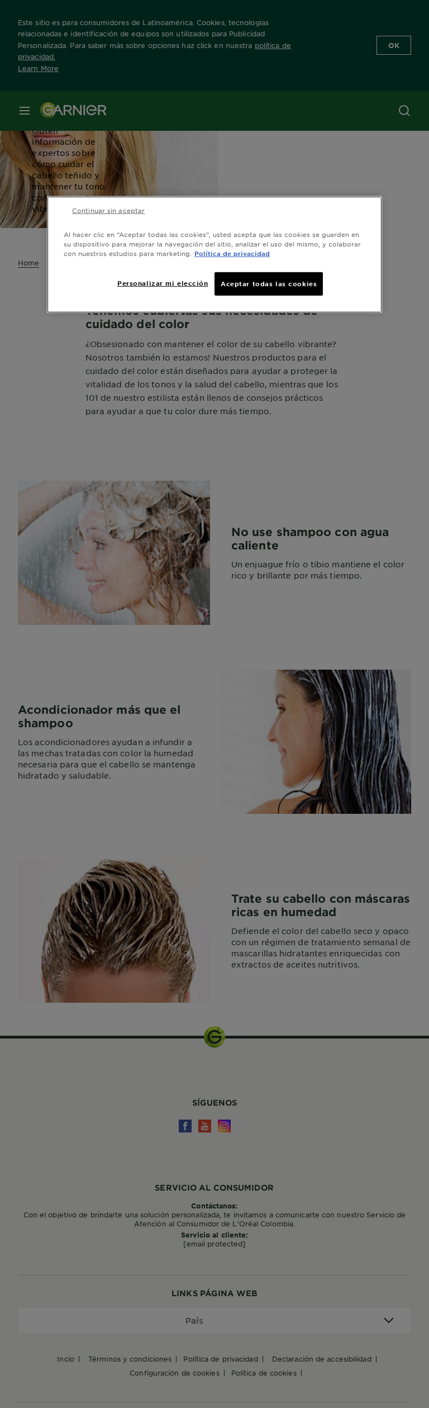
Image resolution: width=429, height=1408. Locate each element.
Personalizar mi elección (162, 283)
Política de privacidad (232, 253)
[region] (214, 254)
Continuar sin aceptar (108, 210)
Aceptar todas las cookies (269, 283)
